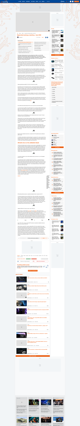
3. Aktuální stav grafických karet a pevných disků (24, 46)
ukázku (20, 267)
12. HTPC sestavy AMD (37, 48)
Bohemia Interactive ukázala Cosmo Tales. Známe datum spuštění (55, 230)
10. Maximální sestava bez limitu (38, 45)
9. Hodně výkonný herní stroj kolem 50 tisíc (40, 43)
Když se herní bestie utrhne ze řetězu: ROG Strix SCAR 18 (37, 277)
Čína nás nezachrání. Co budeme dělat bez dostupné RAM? (37, 349)
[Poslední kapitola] (48, 238)
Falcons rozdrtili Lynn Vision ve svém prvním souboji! (21, 412)
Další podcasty (57, 192)
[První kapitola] (18, 238)
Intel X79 (19, 175)
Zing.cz (53, 227)
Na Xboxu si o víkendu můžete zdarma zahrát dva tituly (33, 410)
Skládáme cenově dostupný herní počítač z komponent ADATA (38, 309)
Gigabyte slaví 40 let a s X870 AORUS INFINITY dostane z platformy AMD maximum (37, 342)
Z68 (26, 170)
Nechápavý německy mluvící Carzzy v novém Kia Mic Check (58, 406)
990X (30, 210)
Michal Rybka (30, 321)
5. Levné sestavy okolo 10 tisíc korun (23, 49)
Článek (23, 33)
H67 (23, 170)
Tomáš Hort (20, 37)
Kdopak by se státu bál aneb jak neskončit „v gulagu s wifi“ (37, 325)
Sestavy (20, 33)
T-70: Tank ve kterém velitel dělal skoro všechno (56, 234)
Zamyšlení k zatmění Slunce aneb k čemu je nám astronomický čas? (38, 294)
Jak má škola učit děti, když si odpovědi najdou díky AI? (36, 301)
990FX (35, 210)
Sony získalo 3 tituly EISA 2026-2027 (58, 423)
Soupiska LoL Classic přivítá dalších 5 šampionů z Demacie (58, 409)
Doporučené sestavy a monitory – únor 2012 (30, 33)
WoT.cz (53, 235)
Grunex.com (53, 231)
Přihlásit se (76, 1)
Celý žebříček (57, 147)
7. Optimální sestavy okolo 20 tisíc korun (23, 52)
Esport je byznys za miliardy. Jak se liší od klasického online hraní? (56, 237)
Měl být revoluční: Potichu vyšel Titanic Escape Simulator (45, 411)
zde (30, 100)
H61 (21, 170)
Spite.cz (53, 223)
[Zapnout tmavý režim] (72, 1)
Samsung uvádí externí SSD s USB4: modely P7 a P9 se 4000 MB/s (46, 424)
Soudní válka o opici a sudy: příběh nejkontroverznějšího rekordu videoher (37, 318)
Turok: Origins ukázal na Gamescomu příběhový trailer (45, 409)
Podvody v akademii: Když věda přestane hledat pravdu (36, 285)
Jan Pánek (29, 313)
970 (28, 210)
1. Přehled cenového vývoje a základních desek (24, 42)
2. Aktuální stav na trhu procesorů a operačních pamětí (24, 44)
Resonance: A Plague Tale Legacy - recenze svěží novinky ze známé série (21, 407)
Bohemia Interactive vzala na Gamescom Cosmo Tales (56, 222)
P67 (24, 170)
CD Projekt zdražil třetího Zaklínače (34, 408)
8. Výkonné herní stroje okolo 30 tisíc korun (40, 42)
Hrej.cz (53, 239)
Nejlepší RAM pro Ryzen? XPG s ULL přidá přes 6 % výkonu (37, 333)
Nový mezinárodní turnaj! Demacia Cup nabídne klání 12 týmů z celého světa (58, 412)
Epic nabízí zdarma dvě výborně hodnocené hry (55, 226)
